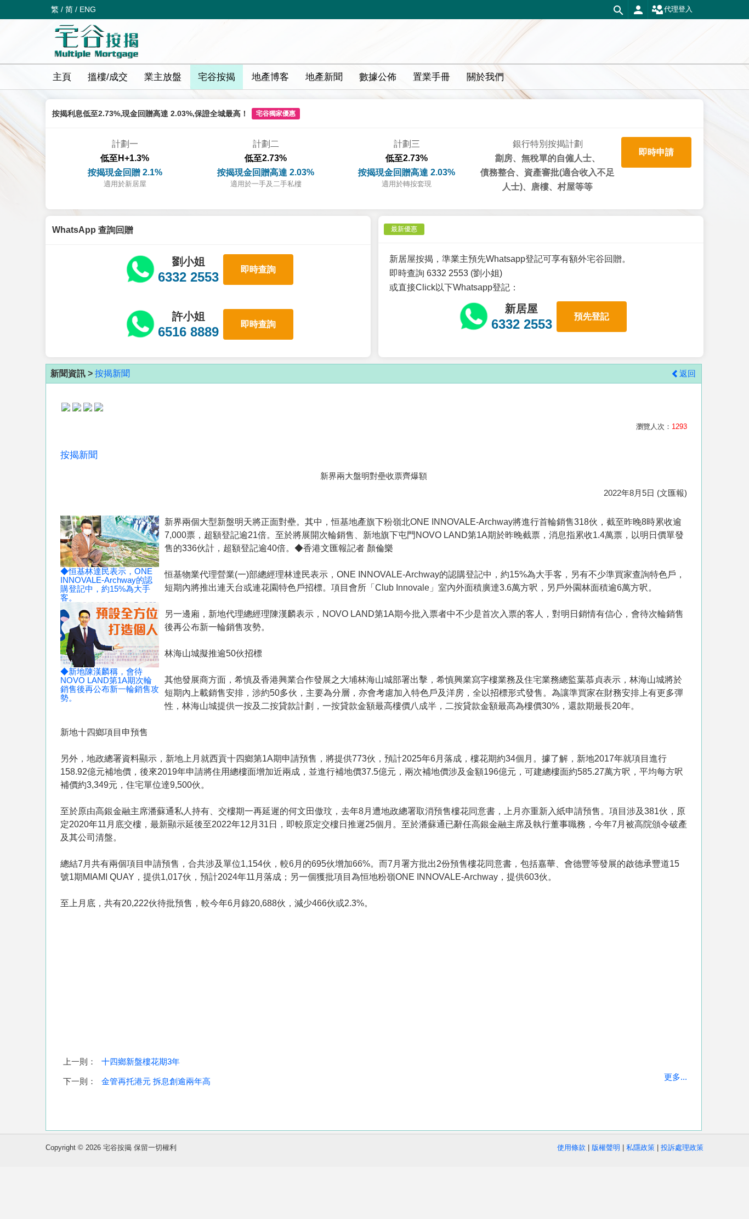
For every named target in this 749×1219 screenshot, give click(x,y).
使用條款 (571, 1147)
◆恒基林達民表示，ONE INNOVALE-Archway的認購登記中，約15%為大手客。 (106, 584)
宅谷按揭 (216, 77)
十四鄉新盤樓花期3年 (140, 1061)
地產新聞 (324, 77)
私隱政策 (640, 1147)
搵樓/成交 (108, 77)
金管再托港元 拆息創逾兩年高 (156, 1081)
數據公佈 (377, 77)
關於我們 (485, 77)
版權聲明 (606, 1147)
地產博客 (270, 77)
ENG (88, 9)
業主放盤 (162, 77)
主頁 (62, 77)
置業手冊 (431, 77)
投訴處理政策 (682, 1147)
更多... (675, 1076)
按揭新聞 (112, 373)
